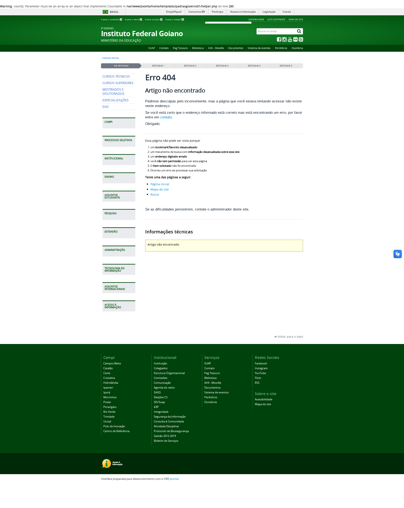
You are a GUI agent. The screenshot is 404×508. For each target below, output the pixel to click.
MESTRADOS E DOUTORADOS (113, 91)
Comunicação (162, 383)
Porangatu (110, 407)
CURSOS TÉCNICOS (116, 76)
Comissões (160, 378)
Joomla (174, 479)
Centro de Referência (116, 431)
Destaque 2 (190, 65)
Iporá (106, 392)
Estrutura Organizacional (169, 373)
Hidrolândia (110, 383)
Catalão (108, 368)
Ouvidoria (297, 48)
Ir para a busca (153, 19)
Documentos (235, 48)
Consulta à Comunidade (169, 421)
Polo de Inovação (114, 426)
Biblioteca (198, 48)
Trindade (108, 416)
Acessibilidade (256, 19)
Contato (164, 48)
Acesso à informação (243, 11)
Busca (154, 194)
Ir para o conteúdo (111, 19)
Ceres (106, 373)
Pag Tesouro (180, 48)
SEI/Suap (159, 402)
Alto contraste (276, 19)
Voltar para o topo (290, 337)
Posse (107, 402)
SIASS (157, 392)
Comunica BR (196, 11)
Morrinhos (110, 397)
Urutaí (107, 421)
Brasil (114, 12)
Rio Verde (109, 412)
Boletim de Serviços (166, 441)
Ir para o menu (133, 19)
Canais (287, 11)
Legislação (269, 11)
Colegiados (160, 368)
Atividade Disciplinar (166, 426)
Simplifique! (173, 11)
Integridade (161, 412)
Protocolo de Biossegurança (171, 431)
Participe (217, 11)
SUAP (151, 48)
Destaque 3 (222, 65)
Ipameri (108, 387)
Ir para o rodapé (174, 19)
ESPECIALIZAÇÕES (115, 100)
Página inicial (110, 58)
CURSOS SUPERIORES (117, 83)
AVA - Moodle (216, 48)
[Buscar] (299, 31)
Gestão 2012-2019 (165, 436)
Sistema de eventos (259, 48)
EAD (105, 107)
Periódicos (281, 48)
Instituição (160, 363)
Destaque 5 (286, 65)
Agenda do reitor (164, 387)
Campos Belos (112, 363)
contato (166, 117)
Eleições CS (160, 397)
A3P (156, 407)
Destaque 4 (254, 65)
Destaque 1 (158, 65)
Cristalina (109, 378)
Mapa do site (296, 19)
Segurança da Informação (170, 416)
